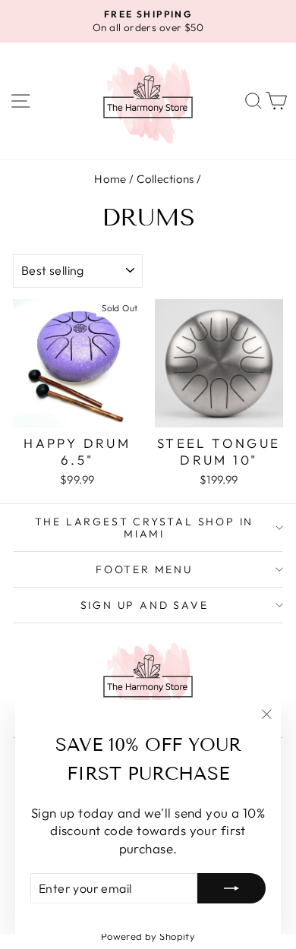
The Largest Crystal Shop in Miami (144, 528)
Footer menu (144, 569)
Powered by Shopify (148, 936)
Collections (165, 179)
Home (110, 179)
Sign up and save (144, 605)
